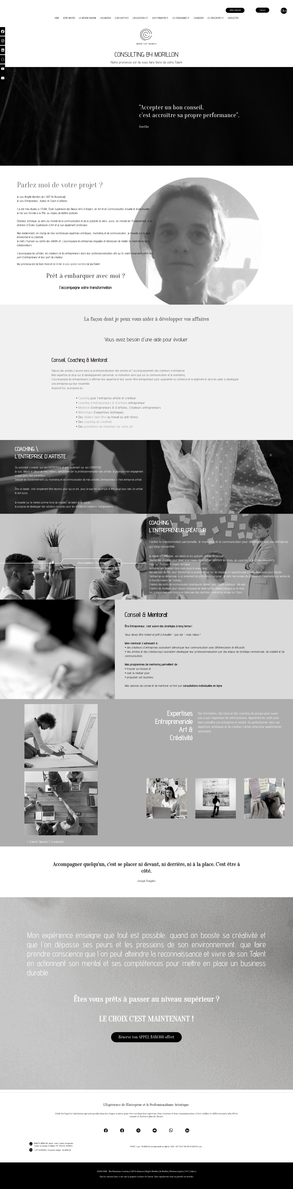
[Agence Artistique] (284, 11)
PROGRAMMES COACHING (91, 563)
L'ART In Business (137, 1171)
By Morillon (164, 1171)
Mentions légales (176, 1171)
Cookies (192, 1171)
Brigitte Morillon (151, 1171)
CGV (186, 1171)
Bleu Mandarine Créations (119, 1171)
